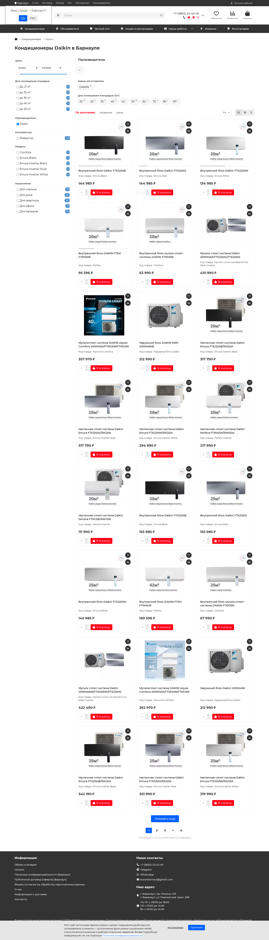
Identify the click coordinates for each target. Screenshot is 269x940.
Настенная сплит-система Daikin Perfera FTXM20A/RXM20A (222, 430)
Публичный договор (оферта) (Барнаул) (41, 879)
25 (92, 101)
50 (132, 101)
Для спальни (28, 189)
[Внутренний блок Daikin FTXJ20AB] (104, 143)
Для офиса (27, 206)
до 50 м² (25, 109)
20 (81, 101)
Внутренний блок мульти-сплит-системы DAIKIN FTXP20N (161, 255)
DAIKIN (84, 87)
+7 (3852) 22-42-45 (186, 13)
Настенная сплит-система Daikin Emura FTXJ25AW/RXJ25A (222, 779)
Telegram (146, 869)
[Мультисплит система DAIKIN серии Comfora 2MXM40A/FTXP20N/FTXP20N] (104, 315)
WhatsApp (147, 874)
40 (112, 101)
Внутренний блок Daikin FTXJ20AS (162, 170)
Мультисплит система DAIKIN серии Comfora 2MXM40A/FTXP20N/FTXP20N (104, 344)
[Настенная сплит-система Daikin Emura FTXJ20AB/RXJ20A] (226, 315)
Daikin (24, 123)
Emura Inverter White (34, 174)
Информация (26, 858)
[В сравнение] (128, 131)
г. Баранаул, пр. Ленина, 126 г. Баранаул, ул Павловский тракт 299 (164, 895)
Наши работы (178, 28)
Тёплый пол (102, 28)
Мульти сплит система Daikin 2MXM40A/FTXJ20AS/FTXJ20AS (220, 255)
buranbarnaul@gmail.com (156, 879)
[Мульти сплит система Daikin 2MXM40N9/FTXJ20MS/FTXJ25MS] (104, 661)
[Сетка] (238, 112)
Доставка (47, 3)
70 (154, 101)
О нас (35, 3)
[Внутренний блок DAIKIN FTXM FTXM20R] (104, 226)
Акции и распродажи (139, 28)
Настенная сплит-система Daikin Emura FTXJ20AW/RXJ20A (161, 430)
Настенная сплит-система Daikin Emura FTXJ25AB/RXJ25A (101, 779)
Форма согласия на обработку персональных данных (50, 884)
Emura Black (28, 158)
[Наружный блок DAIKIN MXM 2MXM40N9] (165, 315)
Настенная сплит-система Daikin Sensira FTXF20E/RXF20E (101, 517)
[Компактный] (251, 112)
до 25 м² (25, 92)
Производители (101, 3)
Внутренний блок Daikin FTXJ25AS (223, 515)
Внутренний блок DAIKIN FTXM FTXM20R (100, 255)
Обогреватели (69, 28)
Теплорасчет (82, 3)
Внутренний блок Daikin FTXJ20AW (224, 170)
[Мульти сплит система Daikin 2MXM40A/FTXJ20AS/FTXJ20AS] (226, 226)
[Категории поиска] (58, 15)
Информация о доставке (31, 894)
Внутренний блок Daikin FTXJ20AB (102, 170)
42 (123, 101)
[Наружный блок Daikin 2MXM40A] (226, 661)
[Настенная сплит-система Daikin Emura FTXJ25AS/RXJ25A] (165, 750)
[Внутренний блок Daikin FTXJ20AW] (226, 143)
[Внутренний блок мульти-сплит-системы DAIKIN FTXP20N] (165, 226)
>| (181, 830)
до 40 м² (25, 103)
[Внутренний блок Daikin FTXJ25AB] (165, 488)
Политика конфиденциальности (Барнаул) (42, 874)
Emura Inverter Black (33, 163)
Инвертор (26, 138)
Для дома (26, 195)
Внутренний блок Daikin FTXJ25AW (102, 601)
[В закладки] (128, 124)
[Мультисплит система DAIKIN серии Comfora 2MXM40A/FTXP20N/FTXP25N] (165, 661)
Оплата (60, 3)
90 (174, 101)
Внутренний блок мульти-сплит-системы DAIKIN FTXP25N (222, 603)
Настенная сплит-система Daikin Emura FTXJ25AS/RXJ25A (161, 779)
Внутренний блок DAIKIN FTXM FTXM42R (160, 603)
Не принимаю (175, 927)
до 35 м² (25, 98)
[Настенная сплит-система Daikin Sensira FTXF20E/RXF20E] (104, 488)
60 (144, 101)
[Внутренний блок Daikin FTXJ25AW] (104, 574)
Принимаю (196, 927)
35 (102, 101)
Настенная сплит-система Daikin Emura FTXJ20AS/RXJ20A (101, 430)
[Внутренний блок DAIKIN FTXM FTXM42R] (165, 574)
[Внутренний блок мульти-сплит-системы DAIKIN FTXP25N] (226, 574)
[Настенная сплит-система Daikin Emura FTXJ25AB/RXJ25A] (104, 750)
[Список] (245, 112)
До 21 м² (25, 86)
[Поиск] (161, 15)
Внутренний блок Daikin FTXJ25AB (162, 515)
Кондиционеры (35, 28)
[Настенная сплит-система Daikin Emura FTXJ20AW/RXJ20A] (165, 402)
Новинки (210, 28)
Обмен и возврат (26, 864)
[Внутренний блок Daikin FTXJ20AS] (165, 143)
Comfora (25, 152)
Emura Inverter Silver (33, 169)
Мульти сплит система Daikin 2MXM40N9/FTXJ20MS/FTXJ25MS (100, 689)
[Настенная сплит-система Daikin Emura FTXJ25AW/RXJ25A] (226, 750)
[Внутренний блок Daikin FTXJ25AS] (226, 488)
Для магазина (29, 211)
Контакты (21, 899)
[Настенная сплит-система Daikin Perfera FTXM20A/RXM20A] (226, 402)
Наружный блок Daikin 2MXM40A (222, 688)
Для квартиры (29, 200)
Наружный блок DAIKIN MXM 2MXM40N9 (158, 344)
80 (164, 101)
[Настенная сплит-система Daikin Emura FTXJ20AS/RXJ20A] (104, 402)
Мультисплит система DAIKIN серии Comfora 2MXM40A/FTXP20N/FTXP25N (164, 689)
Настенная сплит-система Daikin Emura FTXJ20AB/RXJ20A (222, 344)
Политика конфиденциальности (122, 935)
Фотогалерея (240, 28)
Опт (70, 3)
